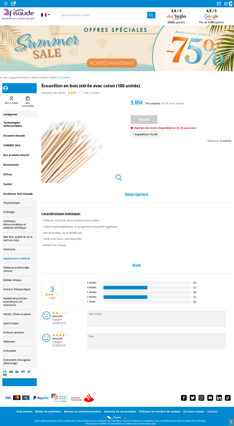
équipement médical (19, 258)
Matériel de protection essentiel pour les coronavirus (19, 302)
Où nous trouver (193, 411)
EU (5, 375)
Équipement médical (19, 77)
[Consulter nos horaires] (14, 3)
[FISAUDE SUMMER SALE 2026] (117, 48)
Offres (19, 174)
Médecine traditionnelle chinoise (19, 269)
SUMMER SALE (19, 145)
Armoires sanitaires (19, 332)
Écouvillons (64, 77)
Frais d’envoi (24, 411)
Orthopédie (19, 350)
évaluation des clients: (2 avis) (70, 92)
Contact (212, 411)
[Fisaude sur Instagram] (201, 398)
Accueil (3, 77)
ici (153, 423)
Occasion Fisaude (19, 135)
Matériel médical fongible (44, 77)
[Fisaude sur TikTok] (228, 398)
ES (17, 372)
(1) (194, 287)
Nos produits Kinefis (19, 155)
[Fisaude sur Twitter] (193, 398)
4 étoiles (91, 287)
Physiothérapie (19, 202)
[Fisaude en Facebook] (184, 398)
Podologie (19, 212)
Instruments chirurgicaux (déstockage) (19, 362)
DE (11, 372)
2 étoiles (91, 296)
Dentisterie (19, 249)
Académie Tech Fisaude (19, 193)
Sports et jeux (19, 323)
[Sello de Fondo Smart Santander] (83, 397)
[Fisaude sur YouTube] (210, 398)
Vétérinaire (19, 341)
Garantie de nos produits (120, 411)
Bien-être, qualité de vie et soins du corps (19, 238)
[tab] (11, 102)
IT (29, 372)
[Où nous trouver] (6, 3)
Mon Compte (11, 103)
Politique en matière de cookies (159, 411)
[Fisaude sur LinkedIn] (219, 398)
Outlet (19, 184)
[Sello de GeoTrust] (59, 398)
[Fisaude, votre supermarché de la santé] (19, 14)
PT (23, 372)
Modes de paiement (48, 411)
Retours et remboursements (82, 411)
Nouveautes (19, 164)
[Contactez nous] (219, 3)
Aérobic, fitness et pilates (19, 314)
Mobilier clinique (19, 280)
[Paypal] (40, 398)
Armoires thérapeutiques (19, 289)
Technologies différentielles (19, 124)
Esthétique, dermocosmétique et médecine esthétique (19, 224)
